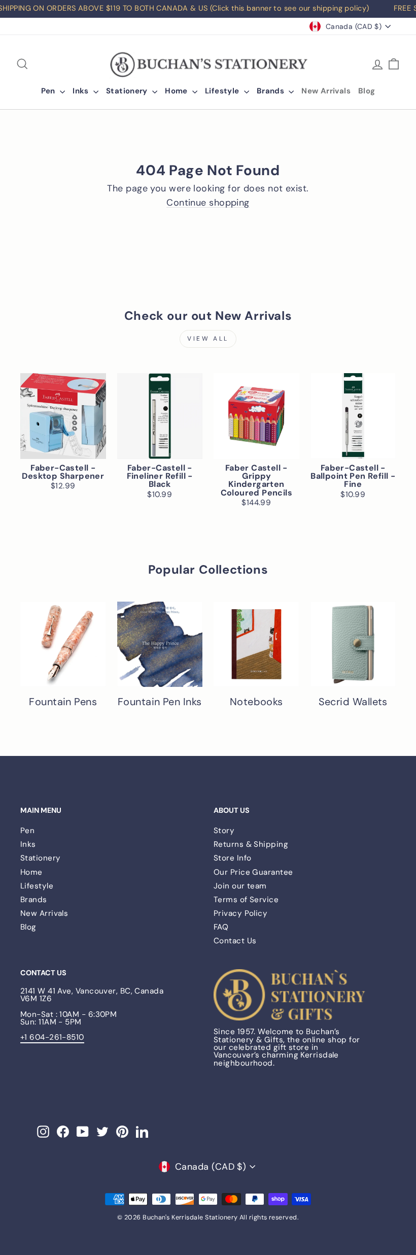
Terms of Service (246, 900)
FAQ (221, 927)
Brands (272, 91)
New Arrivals (326, 91)
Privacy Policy (240, 913)
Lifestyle (223, 91)
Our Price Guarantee (253, 872)
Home (177, 91)
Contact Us (235, 941)
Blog (366, 91)
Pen (49, 91)
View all (208, 339)
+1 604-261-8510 (52, 1037)
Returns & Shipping (251, 844)
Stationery (128, 91)
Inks (82, 91)
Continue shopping (208, 203)
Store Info (233, 858)
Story (224, 830)
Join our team (240, 886)
